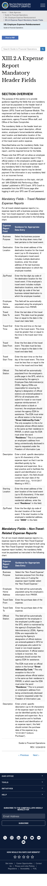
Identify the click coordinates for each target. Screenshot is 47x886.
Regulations (12, 868)
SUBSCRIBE (23, 823)
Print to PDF (10, 37)
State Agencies (15, 12)
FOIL (35, 868)
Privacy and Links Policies (25, 866)
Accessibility (25, 868)
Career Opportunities (24, 863)
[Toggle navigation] (42, 5)
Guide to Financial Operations (16, 15)
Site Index (9, 863)
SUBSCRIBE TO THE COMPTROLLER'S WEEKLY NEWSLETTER (23, 808)
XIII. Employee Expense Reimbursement (20, 17)
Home (4, 12)
